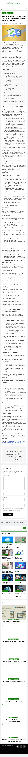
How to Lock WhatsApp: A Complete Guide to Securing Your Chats (20, 546)
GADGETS (11, 717)
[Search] (24, 528)
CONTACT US (10, 745)
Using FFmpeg (10, 89)
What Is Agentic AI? (6, 593)
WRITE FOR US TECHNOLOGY (7, 747)
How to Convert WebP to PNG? (11, 73)
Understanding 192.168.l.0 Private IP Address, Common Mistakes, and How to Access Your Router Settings (14, 443)
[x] (21, 746)
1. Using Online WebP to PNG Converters (14, 75)
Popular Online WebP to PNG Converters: (15, 76)
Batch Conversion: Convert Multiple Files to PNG (14, 92)
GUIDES (4, 13)
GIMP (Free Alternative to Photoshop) (15, 83)
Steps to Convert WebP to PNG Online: (15, 77)
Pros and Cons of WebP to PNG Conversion (14, 101)
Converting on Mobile (9, 98)
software (4, 168)
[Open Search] (26, 8)
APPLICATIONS (18, 542)
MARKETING (18, 554)
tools (10, 267)
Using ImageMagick (11, 88)
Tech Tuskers (5, 23)
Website (5, 503)
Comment (6, 475)
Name (5, 492)
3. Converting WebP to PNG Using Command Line (15, 86)
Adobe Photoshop (11, 81)
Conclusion (6, 103)
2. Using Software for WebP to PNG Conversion (13, 80)
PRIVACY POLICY (7, 752)
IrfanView (9, 84)
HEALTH (4, 567)
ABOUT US (3, 745)
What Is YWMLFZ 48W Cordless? (14, 701)
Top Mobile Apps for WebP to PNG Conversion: (15, 99)
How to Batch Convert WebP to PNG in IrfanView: (13, 96)
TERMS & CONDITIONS (7, 750)
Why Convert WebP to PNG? (10, 72)
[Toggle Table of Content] (23, 70)
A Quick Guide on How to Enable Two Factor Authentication (20, 595)
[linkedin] (24, 746)
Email (5, 497)
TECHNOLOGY (10, 13)
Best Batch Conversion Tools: (10, 94)
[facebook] (17, 746)
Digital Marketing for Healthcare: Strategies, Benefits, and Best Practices (7, 571)
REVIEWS (17, 619)
